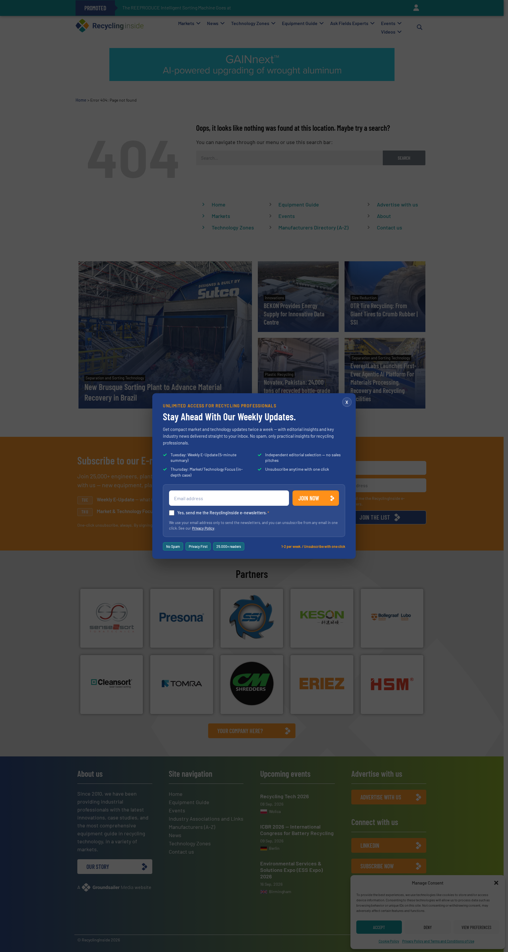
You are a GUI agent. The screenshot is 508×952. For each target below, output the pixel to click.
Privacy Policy (203, 528)
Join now (308, 498)
